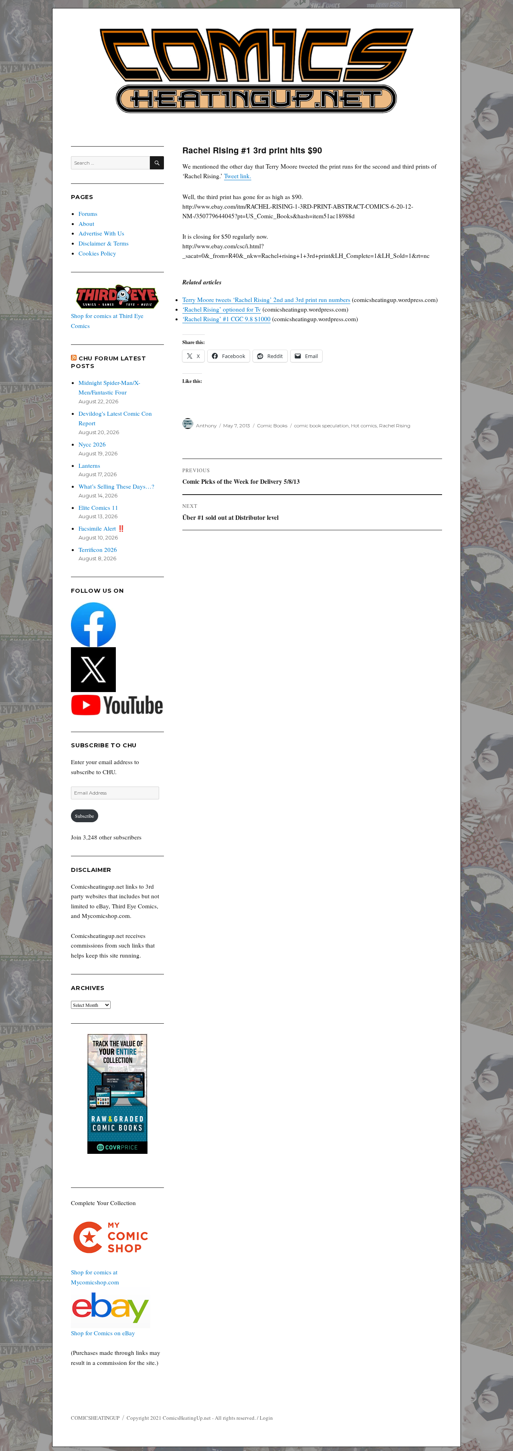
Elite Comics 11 (98, 507)
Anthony (206, 426)
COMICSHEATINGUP (95, 1417)
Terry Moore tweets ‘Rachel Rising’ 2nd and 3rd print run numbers (266, 300)
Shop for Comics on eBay (103, 1333)
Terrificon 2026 (98, 549)
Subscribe (84, 816)
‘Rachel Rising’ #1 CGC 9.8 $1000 (226, 319)
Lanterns (89, 465)
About (86, 223)
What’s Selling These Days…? (116, 486)
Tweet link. (237, 176)
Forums (88, 213)
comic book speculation (321, 426)
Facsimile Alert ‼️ (102, 528)
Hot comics (364, 426)
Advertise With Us (101, 233)
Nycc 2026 (92, 444)
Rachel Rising (394, 426)
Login (266, 1417)
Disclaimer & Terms (104, 243)
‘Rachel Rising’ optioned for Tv (221, 309)
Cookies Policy (97, 253)
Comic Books (272, 426)
